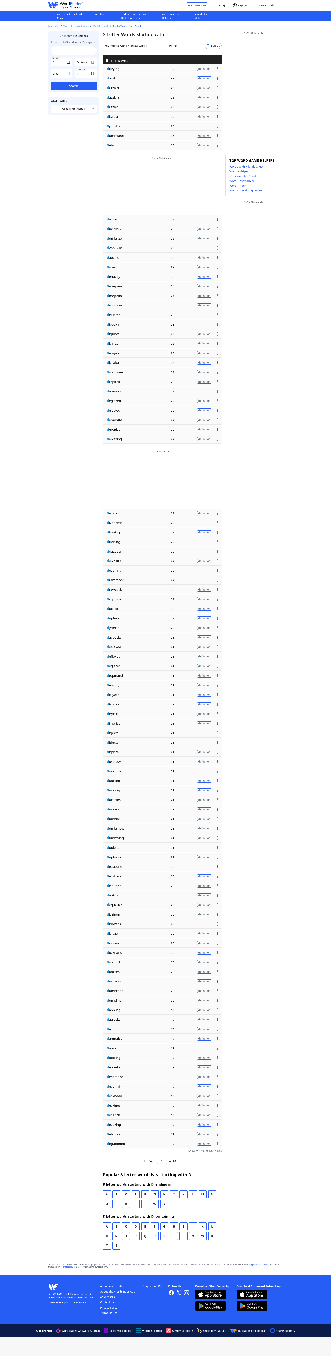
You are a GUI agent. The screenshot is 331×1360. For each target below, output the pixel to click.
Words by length (100, 26)
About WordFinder (112, 1286)
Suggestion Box (153, 1286)
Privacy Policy (108, 1307)
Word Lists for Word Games (76, 26)
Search (73, 86)
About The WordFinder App (117, 1291)
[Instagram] (187, 1293)
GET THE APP (197, 5)
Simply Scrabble (182, 1330)
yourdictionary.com (260, 1264)
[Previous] (144, 1161)
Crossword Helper (121, 1330)
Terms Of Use (108, 1313)
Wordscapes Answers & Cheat (81, 1330)
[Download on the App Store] (210, 1295)
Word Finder (53, 26)
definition (204, 69)
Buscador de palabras (252, 1330)
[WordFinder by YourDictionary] (65, 5)
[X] (179, 1293)
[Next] (180, 1161)
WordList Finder (152, 1330)
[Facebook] (171, 1293)
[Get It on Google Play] (210, 1306)
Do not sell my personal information (67, 1302)
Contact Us (107, 1302)
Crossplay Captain (214, 1330)
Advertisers (107, 1297)
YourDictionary (285, 1330)
